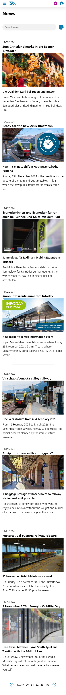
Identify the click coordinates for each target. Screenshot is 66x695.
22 (37, 684)
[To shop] (57, 3)
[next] (54, 684)
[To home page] (12, 3)
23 (42, 684)
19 (22, 684)
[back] (11, 684)
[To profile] (63, 3)
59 (47, 684)
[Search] (61, 27)
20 (27, 684)
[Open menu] (4, 3)
